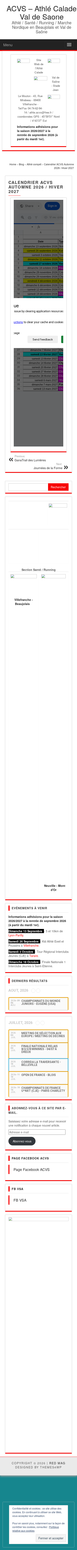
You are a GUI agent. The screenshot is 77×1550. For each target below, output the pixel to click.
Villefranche (31, 945)
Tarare (33, 956)
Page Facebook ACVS (30, 1158)
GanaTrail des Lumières (30, 458)
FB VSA (17, 1189)
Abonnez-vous (22, 1141)
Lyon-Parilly (15, 935)
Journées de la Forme (48, 466)
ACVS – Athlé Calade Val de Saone (42, 12)
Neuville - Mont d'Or (54, 888)
